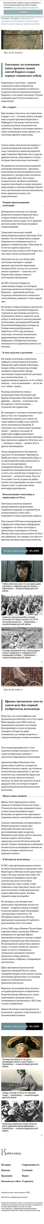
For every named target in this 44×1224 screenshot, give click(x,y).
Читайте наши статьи (21, 550)
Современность (30, 1164)
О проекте (27, 1181)
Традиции (6, 1175)
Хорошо (23, 12)
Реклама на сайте (11, 1181)
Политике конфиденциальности (25, 7)
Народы (5, 1170)
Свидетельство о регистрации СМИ (15, 1192)
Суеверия (27, 1170)
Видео (25, 1175)
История (6, 1164)
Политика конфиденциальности (14, 1197)
